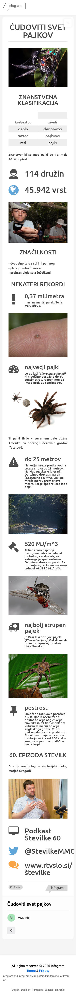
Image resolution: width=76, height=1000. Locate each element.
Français (60, 989)
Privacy (44, 971)
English (15, 989)
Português (37, 989)
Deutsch (25, 989)
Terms (31, 971)
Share (17, 887)
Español (49, 989)
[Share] (11, 930)
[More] (68, 23)
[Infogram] (14, 7)
